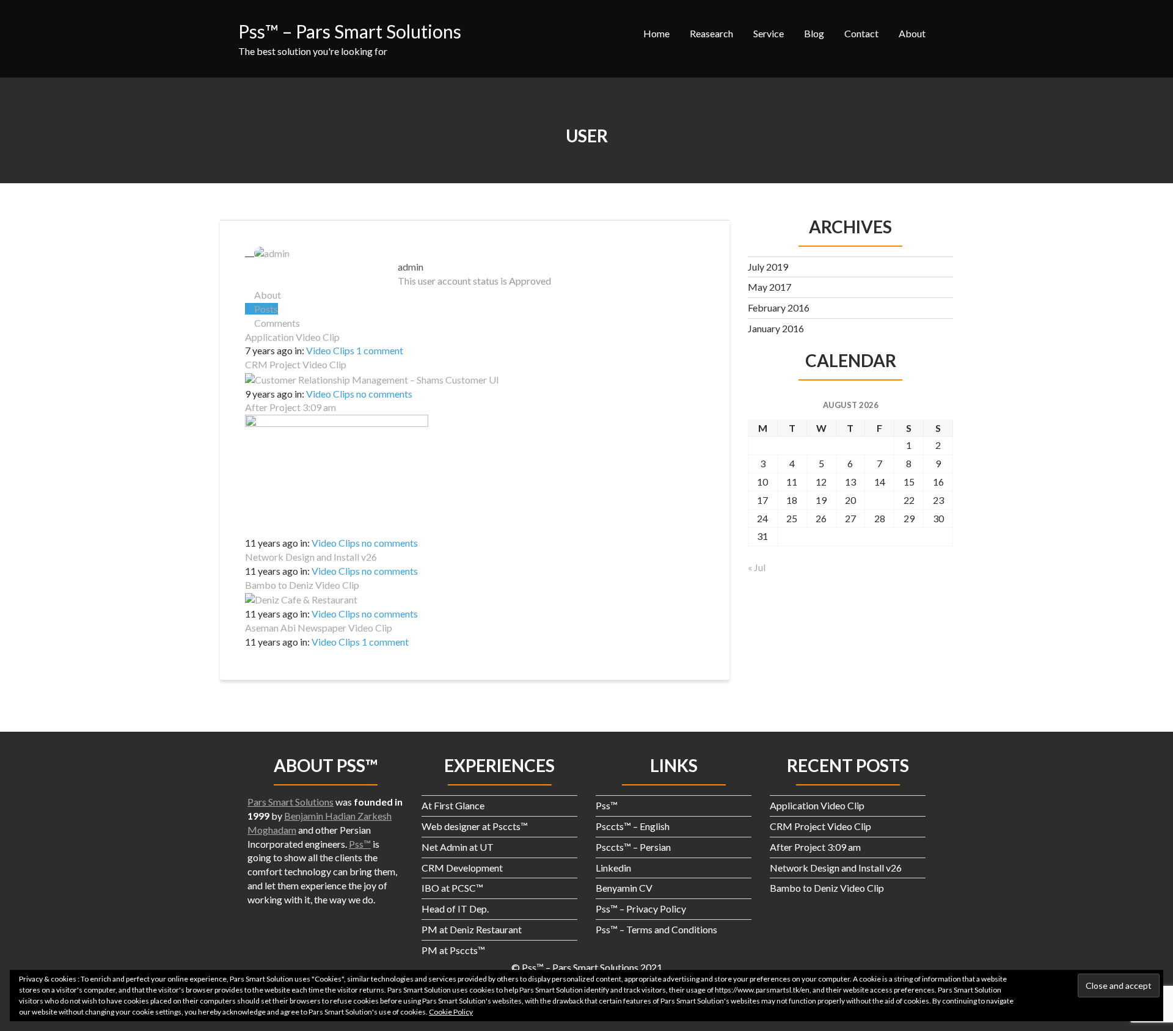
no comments (384, 393)
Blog (814, 33)
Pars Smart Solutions (290, 801)
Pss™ (360, 844)
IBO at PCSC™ (452, 888)
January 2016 (776, 328)
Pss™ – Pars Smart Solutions (349, 31)
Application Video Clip (292, 337)
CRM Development (462, 867)
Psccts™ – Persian (633, 847)
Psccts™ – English (633, 826)
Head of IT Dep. (455, 908)
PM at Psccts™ (453, 950)
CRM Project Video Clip (295, 364)
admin (410, 266)
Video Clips (330, 350)
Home (656, 33)
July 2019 (768, 266)
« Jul (757, 567)
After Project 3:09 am (290, 407)
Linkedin (613, 867)
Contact (861, 33)
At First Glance (453, 805)
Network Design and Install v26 (311, 557)
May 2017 (769, 287)
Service (768, 33)
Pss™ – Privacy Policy (641, 908)
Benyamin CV (624, 888)
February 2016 (778, 307)
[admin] (267, 252)
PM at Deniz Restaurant (472, 929)
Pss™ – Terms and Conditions (656, 929)
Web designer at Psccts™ (475, 826)
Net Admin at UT (458, 847)
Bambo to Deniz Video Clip (302, 585)
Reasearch (711, 33)
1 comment (379, 350)
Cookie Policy (451, 1011)
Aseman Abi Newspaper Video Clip (318, 627)
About (912, 33)
